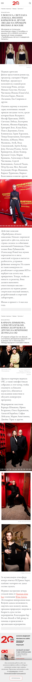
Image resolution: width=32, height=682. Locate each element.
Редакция (20, 645)
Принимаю (15, 678)
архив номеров (20, 658)
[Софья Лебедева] (16, 547)
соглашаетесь (13, 671)
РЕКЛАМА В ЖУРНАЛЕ (20, 641)
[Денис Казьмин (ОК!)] (16, 496)
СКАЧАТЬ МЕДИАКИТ (23, 636)
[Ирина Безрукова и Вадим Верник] (16, 445)
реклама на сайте (23, 638)
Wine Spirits (21, 596)
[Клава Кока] (16, 201)
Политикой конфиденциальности (15, 673)
